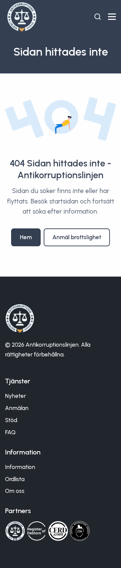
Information (20, 467)
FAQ (10, 432)
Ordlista (15, 479)
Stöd (11, 420)
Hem (26, 237)
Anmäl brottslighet (76, 237)
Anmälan (17, 408)
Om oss (15, 490)
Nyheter (15, 395)
